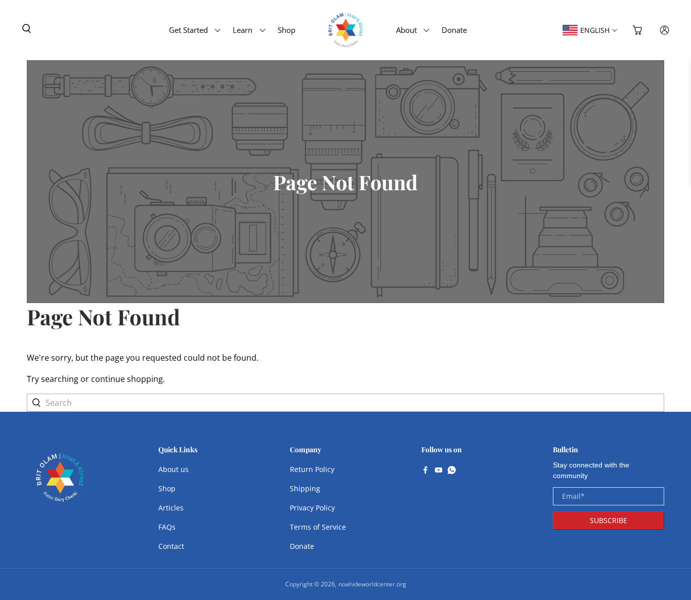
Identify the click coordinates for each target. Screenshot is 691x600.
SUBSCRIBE (608, 520)
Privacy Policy (312, 507)
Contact (171, 546)
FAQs (167, 527)
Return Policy (312, 469)
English (595, 30)
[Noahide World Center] (60, 482)
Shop (286, 30)
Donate (454, 30)
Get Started (188, 30)
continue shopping (127, 378)
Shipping (305, 488)
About (406, 30)
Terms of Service (318, 527)
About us (173, 469)
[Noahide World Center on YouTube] (439, 471)
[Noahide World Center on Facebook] (425, 471)
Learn (242, 30)
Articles (171, 507)
